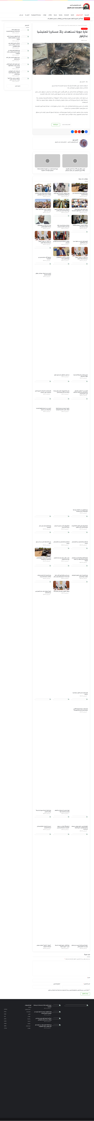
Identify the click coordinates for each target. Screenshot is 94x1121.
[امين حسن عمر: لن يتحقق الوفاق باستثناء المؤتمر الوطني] (43, 219)
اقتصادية (66, 15)
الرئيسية (87, 15)
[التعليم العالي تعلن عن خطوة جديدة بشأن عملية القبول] (80, 235)
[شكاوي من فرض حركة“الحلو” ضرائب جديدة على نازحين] (43, 203)
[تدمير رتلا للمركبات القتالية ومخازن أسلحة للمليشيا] (43, 820)
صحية (55, 15)
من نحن (21, 15)
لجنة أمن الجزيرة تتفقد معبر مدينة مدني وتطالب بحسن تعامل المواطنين (14, 45)
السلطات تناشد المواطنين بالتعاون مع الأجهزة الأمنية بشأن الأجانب (14, 73)
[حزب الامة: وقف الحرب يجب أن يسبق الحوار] (43, 536)
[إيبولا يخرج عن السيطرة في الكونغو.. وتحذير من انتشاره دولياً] (61, 753)
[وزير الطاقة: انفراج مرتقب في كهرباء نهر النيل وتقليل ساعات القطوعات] (25, 52)
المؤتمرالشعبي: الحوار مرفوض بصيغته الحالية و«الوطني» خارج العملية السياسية (80, 828)
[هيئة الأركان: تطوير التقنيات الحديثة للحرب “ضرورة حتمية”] (61, 888)
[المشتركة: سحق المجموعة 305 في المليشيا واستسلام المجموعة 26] (80, 703)
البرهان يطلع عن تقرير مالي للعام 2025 (61, 591)
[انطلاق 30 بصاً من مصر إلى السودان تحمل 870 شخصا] (61, 520)
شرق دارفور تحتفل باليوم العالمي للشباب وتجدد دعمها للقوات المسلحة (13, 66)
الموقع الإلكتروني (56, 984)
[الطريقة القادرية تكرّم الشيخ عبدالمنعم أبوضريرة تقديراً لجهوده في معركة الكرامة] (80, 552)
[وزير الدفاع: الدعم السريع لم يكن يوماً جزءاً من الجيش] (43, 753)
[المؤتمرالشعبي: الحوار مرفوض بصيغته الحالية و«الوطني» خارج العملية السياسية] (80, 820)
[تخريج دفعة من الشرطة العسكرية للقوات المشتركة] (80, 318)
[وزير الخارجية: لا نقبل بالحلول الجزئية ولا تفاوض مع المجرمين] (80, 569)
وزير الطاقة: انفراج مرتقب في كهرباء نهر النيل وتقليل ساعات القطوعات (13, 52)
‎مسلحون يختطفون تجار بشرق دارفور (61, 375)
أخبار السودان (79, 15)
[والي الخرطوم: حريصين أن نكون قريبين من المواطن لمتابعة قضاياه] (61, 187)
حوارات (44, 15)
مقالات (50, 15)
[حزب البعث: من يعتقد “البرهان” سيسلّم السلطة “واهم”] (43, 235)
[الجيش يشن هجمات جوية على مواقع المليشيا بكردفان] (43, 267)
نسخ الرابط (55, 124)
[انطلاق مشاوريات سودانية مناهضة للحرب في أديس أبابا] (80, 219)
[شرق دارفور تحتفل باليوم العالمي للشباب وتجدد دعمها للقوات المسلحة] (80, 203)
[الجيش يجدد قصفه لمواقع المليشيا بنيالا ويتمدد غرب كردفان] (43, 402)
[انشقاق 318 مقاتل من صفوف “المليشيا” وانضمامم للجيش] (61, 820)
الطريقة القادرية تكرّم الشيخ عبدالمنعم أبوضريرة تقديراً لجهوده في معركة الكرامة (80, 559)
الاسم (88, 977)
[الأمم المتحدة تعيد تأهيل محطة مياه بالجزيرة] (80, 636)
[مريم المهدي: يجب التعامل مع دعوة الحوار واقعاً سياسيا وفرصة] (80, 453)
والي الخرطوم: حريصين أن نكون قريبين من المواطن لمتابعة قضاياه (13, 38)
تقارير (29, 1014)
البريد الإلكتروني (86, 984)
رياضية (60, 15)
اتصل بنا (27, 15)
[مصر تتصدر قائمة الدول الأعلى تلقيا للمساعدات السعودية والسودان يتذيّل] (61, 569)
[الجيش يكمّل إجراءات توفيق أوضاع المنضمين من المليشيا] (43, 552)
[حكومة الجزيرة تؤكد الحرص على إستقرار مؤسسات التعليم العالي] (80, 888)
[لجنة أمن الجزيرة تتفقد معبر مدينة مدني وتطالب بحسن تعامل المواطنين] (43, 187)
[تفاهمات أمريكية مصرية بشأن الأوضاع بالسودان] (61, 235)
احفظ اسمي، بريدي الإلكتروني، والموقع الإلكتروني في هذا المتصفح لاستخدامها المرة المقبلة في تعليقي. (68, 990)
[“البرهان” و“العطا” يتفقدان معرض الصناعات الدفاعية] (43, 888)
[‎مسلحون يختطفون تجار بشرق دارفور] (61, 318)
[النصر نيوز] (78, 6)
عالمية (72, 15)
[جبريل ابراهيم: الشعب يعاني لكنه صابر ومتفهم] (25, 59)
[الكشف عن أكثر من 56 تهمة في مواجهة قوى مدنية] (61, 251)
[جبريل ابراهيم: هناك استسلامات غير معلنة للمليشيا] (80, 187)
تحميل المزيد (17, 86)
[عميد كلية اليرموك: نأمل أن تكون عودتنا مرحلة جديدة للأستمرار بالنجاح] (61, 385)
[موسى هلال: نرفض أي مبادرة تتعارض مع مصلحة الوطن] (61, 552)
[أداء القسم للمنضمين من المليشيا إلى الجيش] (80, 536)
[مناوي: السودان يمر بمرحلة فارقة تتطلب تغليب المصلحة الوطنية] (61, 402)
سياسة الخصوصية (36, 15)
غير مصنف (28, 1026)
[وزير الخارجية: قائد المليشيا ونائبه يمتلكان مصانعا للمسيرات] (43, 569)
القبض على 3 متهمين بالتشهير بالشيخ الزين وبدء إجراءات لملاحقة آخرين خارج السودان (81, 392)
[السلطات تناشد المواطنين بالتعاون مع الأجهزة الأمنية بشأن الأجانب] (61, 203)
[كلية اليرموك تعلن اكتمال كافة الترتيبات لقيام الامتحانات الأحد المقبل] (80, 520)
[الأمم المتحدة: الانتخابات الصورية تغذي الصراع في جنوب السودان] (43, 385)
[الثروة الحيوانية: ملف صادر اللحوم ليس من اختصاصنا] (43, 585)
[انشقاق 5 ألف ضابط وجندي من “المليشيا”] (43, 251)
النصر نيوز (75, 140)
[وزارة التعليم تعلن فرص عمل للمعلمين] (43, 520)
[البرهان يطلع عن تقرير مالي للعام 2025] (61, 585)
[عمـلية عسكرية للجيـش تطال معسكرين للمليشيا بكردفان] (61, 219)
